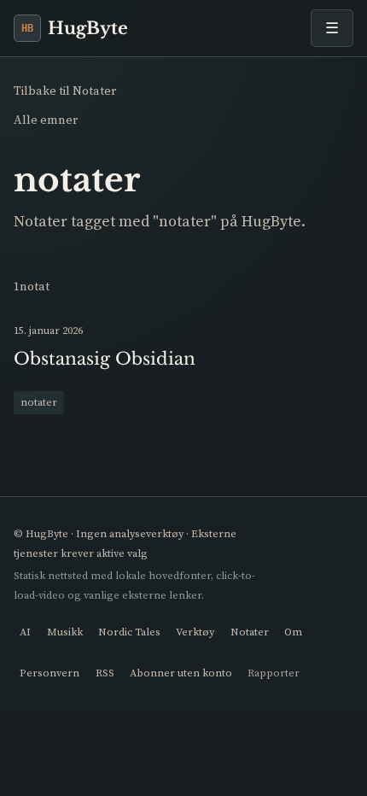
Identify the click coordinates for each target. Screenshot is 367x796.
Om (293, 631)
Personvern (49, 672)
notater (38, 402)
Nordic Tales (129, 631)
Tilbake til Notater (65, 90)
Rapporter (274, 672)
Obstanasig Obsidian (104, 358)
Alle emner (46, 119)
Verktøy (195, 631)
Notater (249, 631)
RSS (105, 672)
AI (25, 631)
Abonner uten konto (181, 672)
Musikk (65, 631)
